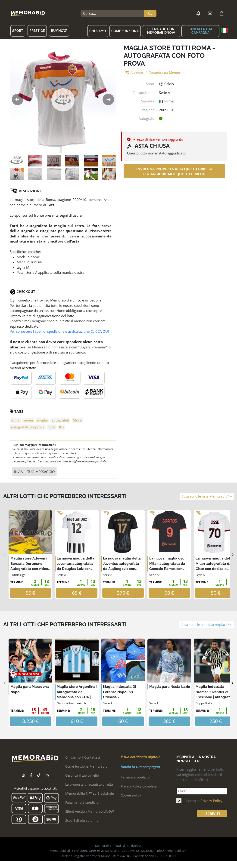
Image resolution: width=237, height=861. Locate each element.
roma (15, 420)
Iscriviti (212, 813)
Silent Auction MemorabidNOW (161, 30)
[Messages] (210, 13)
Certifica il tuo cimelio (82, 775)
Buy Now (59, 31)
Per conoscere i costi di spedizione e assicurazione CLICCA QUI (59, 331)
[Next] (232, 554)
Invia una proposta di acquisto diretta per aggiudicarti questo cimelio (174, 171)
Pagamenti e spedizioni (83, 802)
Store (77, 420)
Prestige (37, 31)
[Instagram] (23, 775)
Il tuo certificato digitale (140, 757)
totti (51, 427)
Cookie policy (131, 795)
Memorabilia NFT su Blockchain (89, 793)
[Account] (221, 13)
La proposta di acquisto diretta (89, 784)
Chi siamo (97, 31)
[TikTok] (38, 775)
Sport (17, 31)
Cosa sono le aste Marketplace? (205, 625)
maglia (42, 420)
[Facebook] (31, 775)
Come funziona (125, 31)
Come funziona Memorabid (86, 766)
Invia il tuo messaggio (34, 471)
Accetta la (203, 800)
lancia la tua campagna (200, 30)
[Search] (150, 13)
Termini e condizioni (137, 777)
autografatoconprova (27, 427)
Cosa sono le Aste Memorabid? (205, 496)
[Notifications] (198, 13)
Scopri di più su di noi (82, 820)
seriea (28, 420)
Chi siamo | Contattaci (82, 757)
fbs (61, 427)
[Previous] (4, 554)
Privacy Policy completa (139, 786)
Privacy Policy (211, 800)
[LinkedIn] (47, 775)
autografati (60, 420)
